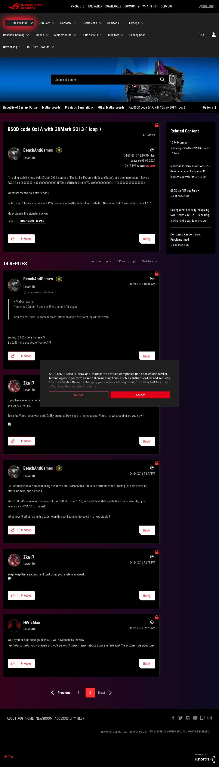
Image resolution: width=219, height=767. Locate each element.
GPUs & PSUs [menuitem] (90, 35)
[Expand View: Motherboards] (75, 35)
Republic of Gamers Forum (20, 107)
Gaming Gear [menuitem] (137, 35)
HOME (29, 718)
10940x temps (179, 142)
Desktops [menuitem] (113, 23)
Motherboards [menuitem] (62, 35)
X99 (175, 196)
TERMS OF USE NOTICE (114, 731)
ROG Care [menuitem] (44, 23)
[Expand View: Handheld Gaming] (27, 35)
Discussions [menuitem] (89, 23)
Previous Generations (79, 107)
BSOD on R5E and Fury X (184, 190)
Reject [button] (78, 395)
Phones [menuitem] (39, 35)
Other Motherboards (111, 107)
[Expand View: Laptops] (142, 23)
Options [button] (208, 107)
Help (201, 35)
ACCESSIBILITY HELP (69, 718)
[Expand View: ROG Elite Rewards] (52, 47)
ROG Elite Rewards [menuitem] (38, 47)
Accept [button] (140, 395)
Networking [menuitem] (10, 47)
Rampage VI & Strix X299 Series (189, 148)
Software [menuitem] (66, 23)
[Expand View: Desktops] (122, 23)
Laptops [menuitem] (134, 23)
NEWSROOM (44, 718)
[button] (13, 238)
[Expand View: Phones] (47, 35)
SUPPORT (166, 6)
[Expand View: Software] (75, 23)
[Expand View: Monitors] (122, 35)
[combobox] (109, 79)
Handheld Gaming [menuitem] (13, 35)
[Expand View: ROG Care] (53, 23)
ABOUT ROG (15, 718)
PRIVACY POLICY (138, 731)
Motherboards (51, 107)
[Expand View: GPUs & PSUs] (101, 35)
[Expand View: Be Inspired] (32, 23)
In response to (40, 292)
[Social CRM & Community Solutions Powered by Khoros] (205, 758)
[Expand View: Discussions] (100, 23)
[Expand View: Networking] (20, 47)
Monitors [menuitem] (113, 35)
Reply (147, 239)
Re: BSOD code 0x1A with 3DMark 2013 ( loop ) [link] (157, 107)
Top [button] (10, 756)
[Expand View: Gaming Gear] (148, 35)
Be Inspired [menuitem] (20, 23)
